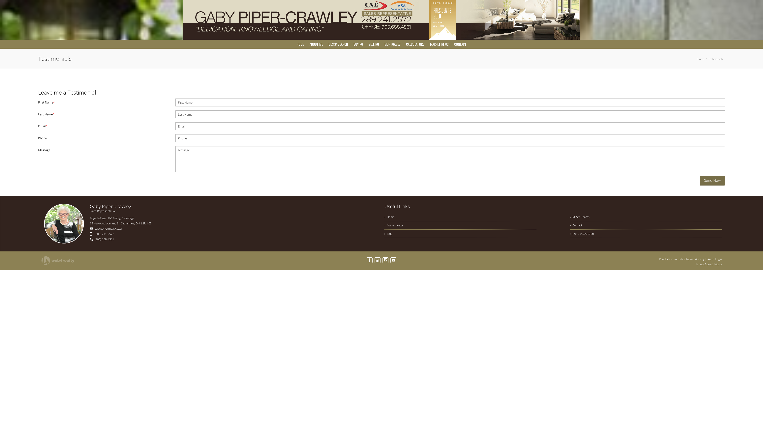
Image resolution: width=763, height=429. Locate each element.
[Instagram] (385, 260)
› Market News (393, 225)
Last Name (46, 114)
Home (700, 59)
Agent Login (714, 259)
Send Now (712, 180)
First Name (46, 102)
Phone (42, 138)
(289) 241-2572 (104, 234)
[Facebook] (370, 260)
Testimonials (715, 59)
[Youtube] (393, 260)
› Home (389, 217)
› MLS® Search (580, 217)
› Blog (388, 234)
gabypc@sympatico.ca (108, 228)
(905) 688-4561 (104, 239)
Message (44, 150)
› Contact (576, 225)
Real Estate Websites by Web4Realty (681, 259)
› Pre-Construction (582, 234)
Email (42, 126)
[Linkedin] (378, 260)
